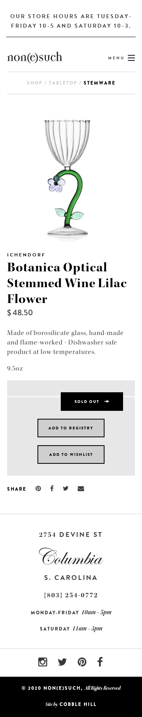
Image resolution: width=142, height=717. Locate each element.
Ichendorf (26, 254)
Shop (35, 83)
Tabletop (63, 83)
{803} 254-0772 (71, 595)
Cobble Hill (78, 704)
